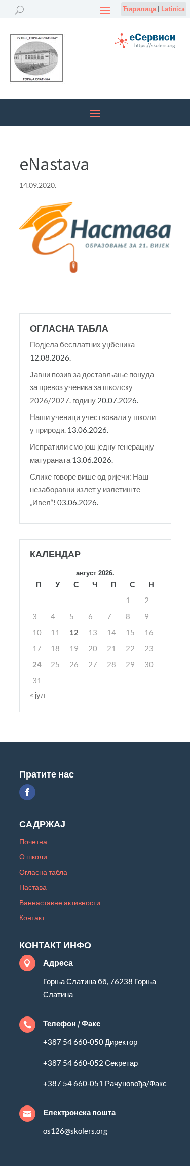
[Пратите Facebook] (27, 792)
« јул (37, 694)
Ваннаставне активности (59, 903)
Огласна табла (43, 872)
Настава (33, 887)
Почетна (33, 842)
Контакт (32, 918)
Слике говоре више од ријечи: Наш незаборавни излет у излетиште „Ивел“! (89, 489)
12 (74, 632)
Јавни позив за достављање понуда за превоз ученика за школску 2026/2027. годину (92, 387)
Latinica (173, 9)
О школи (33, 857)
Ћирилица (139, 9)
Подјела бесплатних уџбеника (82, 344)
